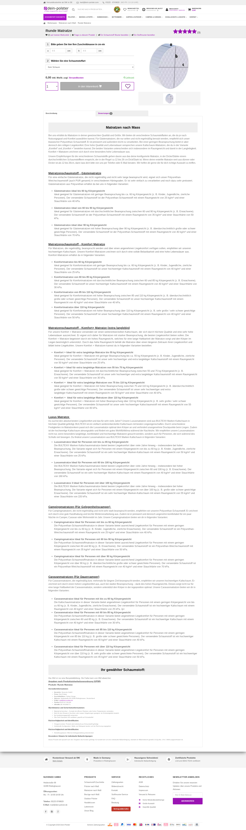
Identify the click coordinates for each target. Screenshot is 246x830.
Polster (71, 17)
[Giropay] (153, 825)
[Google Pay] (172, 825)
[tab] (69, 113)
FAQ (113, 799)
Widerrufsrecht (117, 786)
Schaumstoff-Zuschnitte (94, 782)
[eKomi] (117, 9)
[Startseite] (44, 23)
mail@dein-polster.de (66, 700)
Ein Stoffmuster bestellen (144, 35)
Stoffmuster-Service (119, 794)
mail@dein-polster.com (89, 2)
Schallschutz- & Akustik (175, 17)
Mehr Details (57, 761)
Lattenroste (89, 807)
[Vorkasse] (110, 825)
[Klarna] (166, 825)
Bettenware (117, 17)
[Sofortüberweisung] (116, 825)
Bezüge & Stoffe (86, 17)
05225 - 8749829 (121, 2)
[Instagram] (52, 811)
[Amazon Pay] (178, 825)
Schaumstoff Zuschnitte (55, 17)
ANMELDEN (182, 10)
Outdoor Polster (90, 799)
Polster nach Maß (91, 786)
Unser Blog (88, 811)
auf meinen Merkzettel (60, 35)
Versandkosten (76, 77)
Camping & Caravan (153, 17)
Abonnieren (187, 801)
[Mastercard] (135, 825)
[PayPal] (122, 825)
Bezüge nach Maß (91, 794)
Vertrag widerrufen (121, 809)
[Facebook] (45, 811)
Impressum (143, 790)
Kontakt (193, 17)
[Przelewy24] (191, 825)
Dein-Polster (65, 825)
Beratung (115, 803)
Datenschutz (144, 786)
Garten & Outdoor (133, 17)
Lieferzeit (129, 77)
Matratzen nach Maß (67, 23)
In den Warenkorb (88, 86)
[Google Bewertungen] (58, 811)
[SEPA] (147, 825)
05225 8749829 (57, 801)
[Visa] (129, 825)
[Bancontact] (184, 825)
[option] (169, 98)
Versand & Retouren (147, 794)
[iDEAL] (141, 825)
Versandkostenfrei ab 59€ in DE (59, 2)
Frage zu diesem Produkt (84, 35)
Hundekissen (102, 17)
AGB (141, 782)
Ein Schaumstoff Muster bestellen (114, 35)
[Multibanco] (197, 825)
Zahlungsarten (117, 782)
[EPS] (160, 825)
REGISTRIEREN (173, 10)
